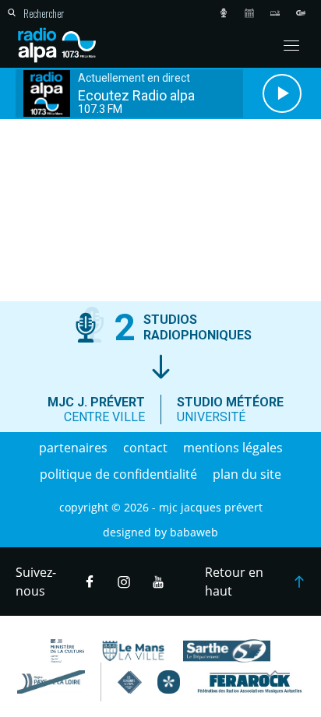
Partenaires (73, 447)
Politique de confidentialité (118, 474)
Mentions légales (233, 447)
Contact (145, 447)
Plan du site (247, 474)
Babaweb (194, 532)
